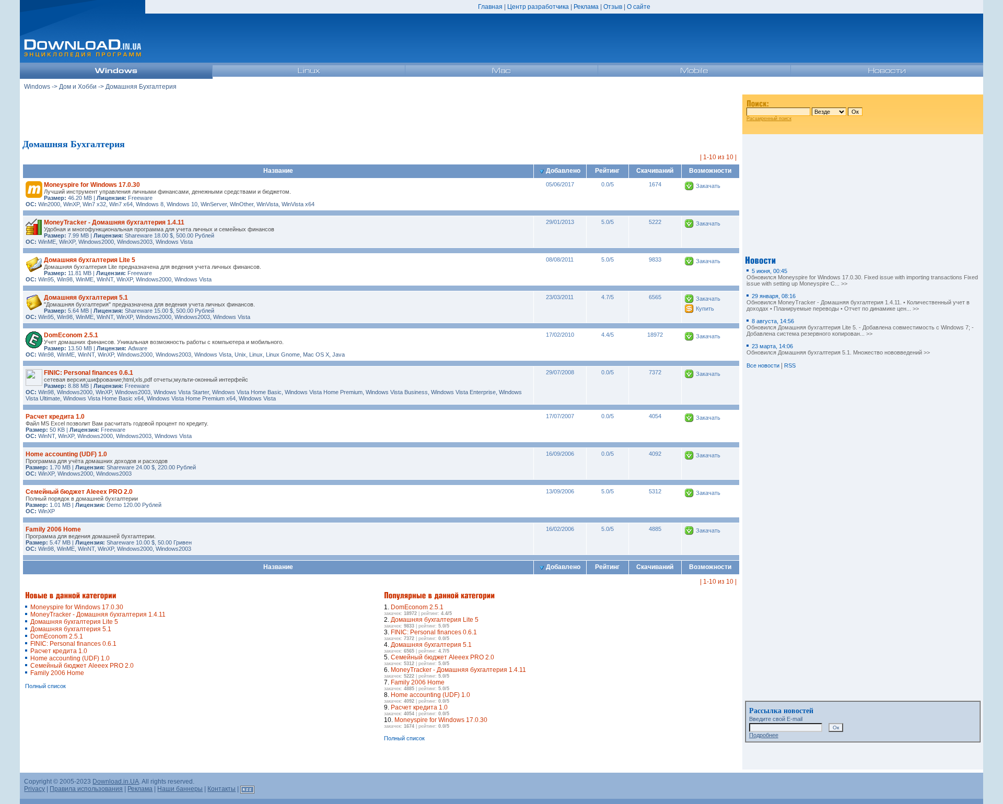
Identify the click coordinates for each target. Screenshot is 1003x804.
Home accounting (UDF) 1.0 (66, 454)
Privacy (34, 789)
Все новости (763, 365)
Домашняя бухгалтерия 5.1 (86, 297)
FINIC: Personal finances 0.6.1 (88, 372)
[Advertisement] (381, 114)
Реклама (586, 6)
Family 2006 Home (53, 529)
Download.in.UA (115, 781)
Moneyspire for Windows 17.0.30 (92, 184)
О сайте (638, 6)
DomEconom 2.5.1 (71, 335)
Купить (705, 308)
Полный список (45, 686)
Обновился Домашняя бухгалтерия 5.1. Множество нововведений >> (838, 349)
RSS (790, 365)
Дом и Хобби (78, 86)
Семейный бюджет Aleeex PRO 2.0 (79, 491)
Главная (490, 6)
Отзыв (612, 6)
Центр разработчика (538, 6)
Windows (37, 86)
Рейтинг (607, 170)
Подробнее (763, 735)
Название (278, 170)
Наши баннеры (180, 789)
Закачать (708, 186)
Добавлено (563, 170)
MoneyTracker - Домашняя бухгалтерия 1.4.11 (114, 222)
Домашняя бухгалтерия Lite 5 (89, 260)
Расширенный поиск (769, 118)
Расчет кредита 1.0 (55, 416)
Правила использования (86, 789)
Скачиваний (654, 170)
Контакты (221, 789)
